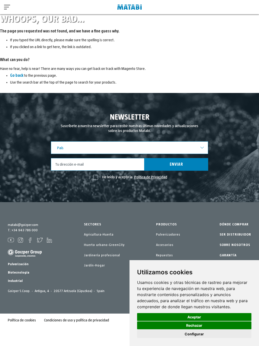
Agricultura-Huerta (99, 234)
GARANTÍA (228, 255)
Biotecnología (18, 272)
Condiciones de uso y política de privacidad (76, 320)
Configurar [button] (194, 334)
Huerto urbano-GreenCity (104, 245)
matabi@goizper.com (23, 225)
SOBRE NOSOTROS (235, 245)
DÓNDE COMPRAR (234, 224)
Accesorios (165, 245)
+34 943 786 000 (24, 230)
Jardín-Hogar (94, 265)
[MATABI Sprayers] (129, 7)
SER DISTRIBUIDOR (235, 234)
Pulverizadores (168, 234)
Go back (16, 75)
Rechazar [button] (194, 325)
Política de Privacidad (150, 177)
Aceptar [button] (194, 317)
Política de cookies (22, 320)
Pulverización (18, 264)
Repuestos (164, 255)
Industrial (15, 281)
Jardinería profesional (102, 255)
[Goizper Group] (25, 256)
